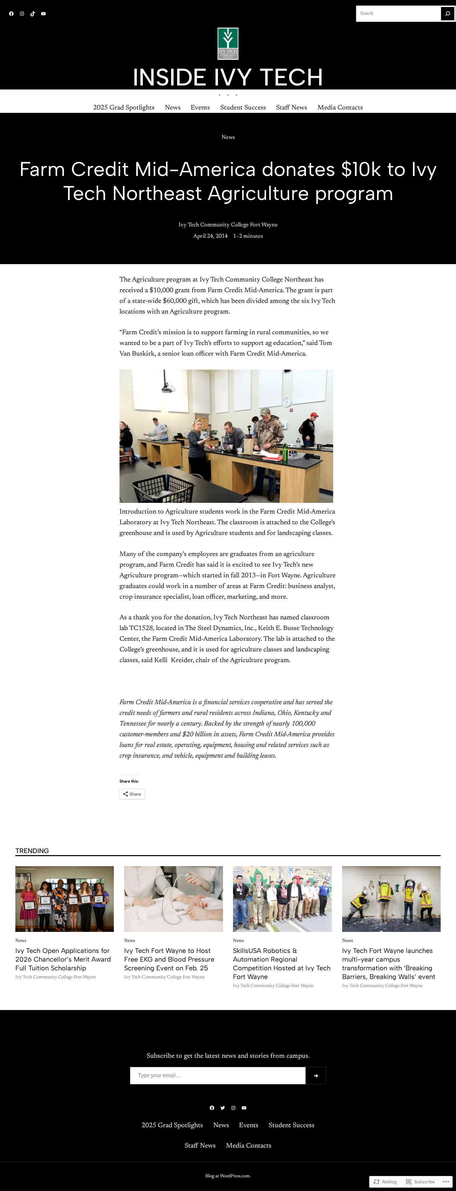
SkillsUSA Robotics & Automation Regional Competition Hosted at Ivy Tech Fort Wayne (281, 964)
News (228, 137)
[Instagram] (22, 13)
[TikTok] (32, 13)
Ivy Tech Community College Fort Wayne (228, 225)
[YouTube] (43, 13)
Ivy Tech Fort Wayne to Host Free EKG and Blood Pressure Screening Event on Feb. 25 (169, 959)
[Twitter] (222, 1108)
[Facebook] (11, 13)
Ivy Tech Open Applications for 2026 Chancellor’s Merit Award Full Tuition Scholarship (63, 959)
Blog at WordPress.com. (228, 1176)
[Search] (447, 13)
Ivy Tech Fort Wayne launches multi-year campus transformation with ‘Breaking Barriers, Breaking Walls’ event (388, 964)
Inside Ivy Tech (228, 77)
